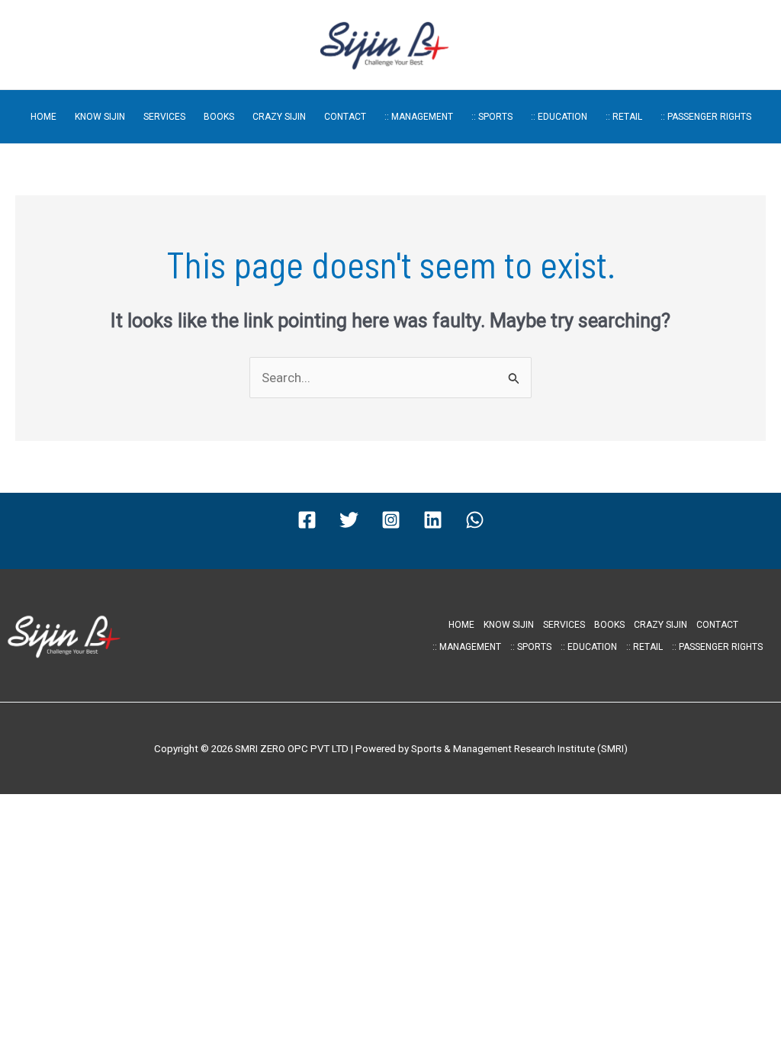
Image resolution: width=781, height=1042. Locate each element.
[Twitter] (348, 519)
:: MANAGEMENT (418, 116)
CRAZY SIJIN (279, 116)
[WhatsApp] (474, 519)
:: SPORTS (492, 116)
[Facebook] (307, 519)
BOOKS (219, 116)
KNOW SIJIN (100, 116)
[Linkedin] (432, 519)
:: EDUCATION (559, 116)
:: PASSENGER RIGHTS (705, 116)
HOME (43, 116)
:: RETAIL (624, 116)
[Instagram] (390, 519)
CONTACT (345, 116)
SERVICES (164, 116)
